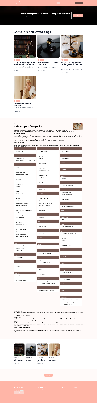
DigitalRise (18, 212)
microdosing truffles (42, 189)
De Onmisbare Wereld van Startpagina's (23, 104)
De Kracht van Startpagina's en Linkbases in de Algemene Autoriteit (71, 64)
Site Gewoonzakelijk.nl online (21, 278)
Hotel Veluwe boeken (20, 200)
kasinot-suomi (41, 156)
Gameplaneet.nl (42, 246)
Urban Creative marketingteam (22, 189)
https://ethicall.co (42, 210)
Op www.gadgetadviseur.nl (44, 198)
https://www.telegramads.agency (22, 231)
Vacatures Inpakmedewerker (21, 264)
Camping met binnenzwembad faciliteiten (24, 210)
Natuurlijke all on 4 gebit (20, 172)
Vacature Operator (19, 266)
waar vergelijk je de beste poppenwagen (70, 299)
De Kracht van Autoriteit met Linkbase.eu (48, 63)
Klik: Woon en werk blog (66, 151)
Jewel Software (19, 222)
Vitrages (40, 269)
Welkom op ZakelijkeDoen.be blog (45, 262)
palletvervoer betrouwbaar (21, 234)
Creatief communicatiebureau (22, 169)
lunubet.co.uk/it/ (42, 173)
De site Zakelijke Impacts (21, 280)
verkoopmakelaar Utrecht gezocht (22, 203)
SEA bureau (64, 165)
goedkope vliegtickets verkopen (22, 174)
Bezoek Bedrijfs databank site (68, 194)
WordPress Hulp (65, 286)
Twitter (76, 392)
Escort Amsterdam (42, 226)
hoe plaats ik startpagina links (68, 226)
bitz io (40, 260)
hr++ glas (18, 167)
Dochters (72, 2)
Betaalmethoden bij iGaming (44, 170)
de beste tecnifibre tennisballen (45, 196)
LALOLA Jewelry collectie (21, 229)
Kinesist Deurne (19, 275)
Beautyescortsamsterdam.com (45, 224)
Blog (62, 2)
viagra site (64, 178)
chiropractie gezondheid (20, 208)
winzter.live (41, 158)
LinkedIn (77, 394)
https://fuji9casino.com (43, 161)
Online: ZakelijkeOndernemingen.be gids (47, 283)
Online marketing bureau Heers (68, 171)
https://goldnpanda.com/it (44, 163)
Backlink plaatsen (78, 15)
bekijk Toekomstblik (65, 199)
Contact (66, 2)
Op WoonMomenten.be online (68, 206)
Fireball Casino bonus (43, 177)
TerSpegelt (18, 198)
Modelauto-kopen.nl (20, 245)
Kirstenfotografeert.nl (43, 240)
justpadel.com (18, 191)
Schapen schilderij (42, 271)
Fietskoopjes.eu (42, 233)
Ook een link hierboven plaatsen (48, 309)
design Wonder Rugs (20, 217)
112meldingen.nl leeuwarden (67, 185)
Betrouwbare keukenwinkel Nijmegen (46, 290)
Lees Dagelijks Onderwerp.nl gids (45, 203)
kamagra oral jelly (19, 215)
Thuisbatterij (41, 217)
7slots (63, 235)
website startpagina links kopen (68, 272)
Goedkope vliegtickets (20, 177)
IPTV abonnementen (66, 279)
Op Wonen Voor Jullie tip (44, 208)
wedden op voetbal (65, 265)
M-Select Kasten (42, 274)
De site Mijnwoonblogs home (44, 205)
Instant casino (41, 153)
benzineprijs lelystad (20, 248)
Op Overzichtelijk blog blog (67, 304)
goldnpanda (41, 165)
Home (58, 2)
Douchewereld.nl (65, 213)
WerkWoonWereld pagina (67, 245)
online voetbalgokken (20, 158)
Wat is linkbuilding (65, 158)
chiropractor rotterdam (20, 196)
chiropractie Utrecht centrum (21, 205)
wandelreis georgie (19, 151)
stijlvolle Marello (19, 219)
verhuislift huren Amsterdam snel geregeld (70, 259)
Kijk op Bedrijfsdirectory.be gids (45, 200)
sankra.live (41, 182)
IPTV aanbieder (65, 219)
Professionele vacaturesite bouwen (23, 268)
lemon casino (41, 180)
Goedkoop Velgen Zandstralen (45, 253)
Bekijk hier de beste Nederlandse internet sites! (25, 160)
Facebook (77, 389)
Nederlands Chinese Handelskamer (69, 292)
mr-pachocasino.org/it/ (43, 175)
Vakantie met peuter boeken (21, 224)
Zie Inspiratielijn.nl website (67, 243)
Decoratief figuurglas (20, 181)
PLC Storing (64, 238)
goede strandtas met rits (66, 192)
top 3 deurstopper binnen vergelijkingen (69, 302)
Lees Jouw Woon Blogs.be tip (45, 281)
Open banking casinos (43, 151)
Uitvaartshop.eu (65, 252)
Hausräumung (64, 240)
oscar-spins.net (42, 168)
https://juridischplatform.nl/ (21, 184)
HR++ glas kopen (19, 179)
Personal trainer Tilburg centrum (22, 227)
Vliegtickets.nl (18, 186)
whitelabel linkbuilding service (22, 236)
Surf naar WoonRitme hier (67, 197)
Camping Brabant (19, 193)
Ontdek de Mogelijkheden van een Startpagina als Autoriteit (45, 13)
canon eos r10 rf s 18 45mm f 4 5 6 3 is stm (70, 233)
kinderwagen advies (20, 257)
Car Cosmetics (19, 250)
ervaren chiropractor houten (21, 239)
